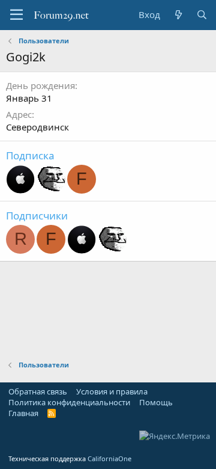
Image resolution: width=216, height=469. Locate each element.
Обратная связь (37, 391)
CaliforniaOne (109, 458)
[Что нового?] (178, 15)
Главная (23, 413)
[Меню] (16, 15)
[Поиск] (202, 15)
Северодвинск (37, 127)
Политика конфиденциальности (69, 402)
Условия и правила (112, 391)
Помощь (156, 402)
